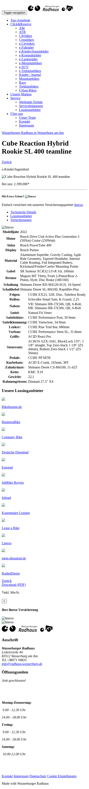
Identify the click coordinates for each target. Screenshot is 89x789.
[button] (12, 407)
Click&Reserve (20, 24)
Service (15, 98)
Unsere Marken (21, 94)
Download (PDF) (14, 585)
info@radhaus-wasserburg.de (22, 664)
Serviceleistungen (31, 106)
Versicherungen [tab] (21, 220)
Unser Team (27, 117)
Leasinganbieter (30, 110)
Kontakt (24, 121)
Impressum (26, 125)
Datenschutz (37, 776)
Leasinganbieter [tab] (21, 216)
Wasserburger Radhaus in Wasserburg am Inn (33, 133)
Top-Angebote (20, 20)
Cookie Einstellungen (61, 776)
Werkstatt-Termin (31, 102)
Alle (22, 28)
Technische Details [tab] (23, 212)
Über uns (16, 114)
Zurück (7, 162)
